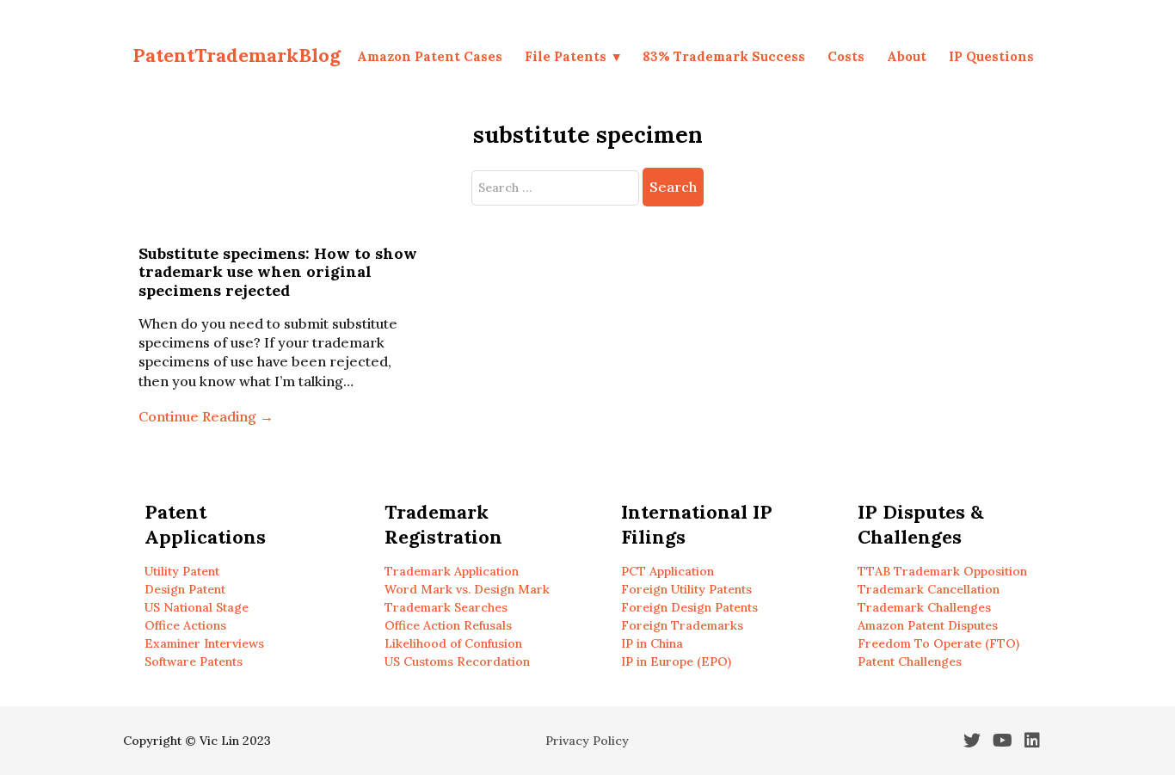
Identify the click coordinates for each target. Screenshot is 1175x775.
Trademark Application (451, 571)
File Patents (565, 56)
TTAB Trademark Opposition (942, 571)
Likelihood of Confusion (453, 643)
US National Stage (197, 607)
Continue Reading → (206, 416)
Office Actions (185, 625)
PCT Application (667, 571)
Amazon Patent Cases (429, 56)
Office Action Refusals (448, 625)
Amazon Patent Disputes (928, 625)
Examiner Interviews (204, 643)
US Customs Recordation (457, 661)
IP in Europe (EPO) (676, 661)
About (906, 56)
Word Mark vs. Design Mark (467, 589)
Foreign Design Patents (689, 607)
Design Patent (185, 589)
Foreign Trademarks (682, 625)
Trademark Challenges (924, 607)
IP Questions (991, 56)
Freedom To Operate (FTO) (938, 643)
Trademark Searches (446, 607)
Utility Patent (182, 571)
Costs (845, 56)
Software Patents (194, 661)
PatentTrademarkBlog (236, 55)
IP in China (652, 643)
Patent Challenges (910, 661)
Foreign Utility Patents (686, 589)
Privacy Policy (587, 740)
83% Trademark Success (724, 56)
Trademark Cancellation (929, 589)
